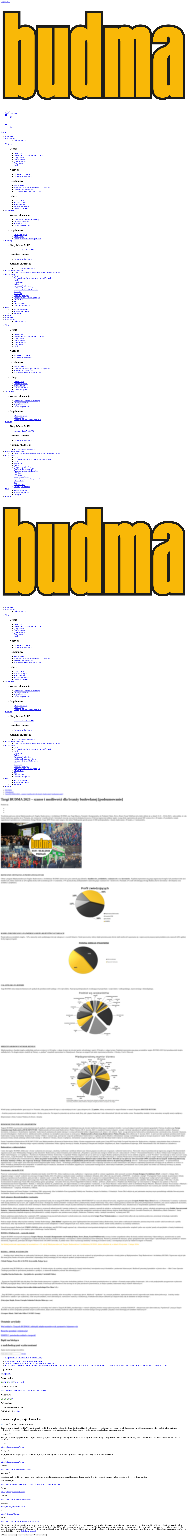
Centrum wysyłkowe (21, 208)
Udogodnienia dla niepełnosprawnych (27, 298)
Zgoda (6, 1424)
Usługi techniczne (20, 161)
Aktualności (9, 136)
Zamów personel (19, 159)
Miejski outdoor (19, 204)
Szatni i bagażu (19, 237)
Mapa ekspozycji (20, 223)
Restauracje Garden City (22, 286)
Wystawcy (8, 144)
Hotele (16, 165)
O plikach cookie (27, 1424)
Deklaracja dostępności (22, 305)
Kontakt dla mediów (21, 309)
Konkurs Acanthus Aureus (23, 176)
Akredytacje (18, 313)
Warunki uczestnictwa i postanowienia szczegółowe (32, 187)
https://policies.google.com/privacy (13, 1447)
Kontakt (8, 315)
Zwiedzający (9, 210)
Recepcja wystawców (42, 1365)
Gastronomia (18, 163)
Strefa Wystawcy (11, 113)
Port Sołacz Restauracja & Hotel (25, 288)
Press (7, 307)
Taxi (15, 302)
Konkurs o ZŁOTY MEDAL (24, 250)
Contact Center (19, 200)
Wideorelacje (38, 1361)
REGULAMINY (20, 185)
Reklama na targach (21, 202)
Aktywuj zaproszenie (21, 221)
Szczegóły (14, 1424)
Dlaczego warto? (20, 153)
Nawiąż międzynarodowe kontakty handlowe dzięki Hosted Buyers (37, 272)
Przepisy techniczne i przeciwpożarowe (27, 191)
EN (11, 117)
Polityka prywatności (28, 1531)
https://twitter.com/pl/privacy (10, 1514)
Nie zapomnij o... (51, 1363)
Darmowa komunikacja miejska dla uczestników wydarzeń (34, 278)
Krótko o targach (20, 140)
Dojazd (16, 276)
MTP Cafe (17, 292)
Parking (16, 284)
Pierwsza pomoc (19, 303)
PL (6, 115)
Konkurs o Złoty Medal (22, 174)
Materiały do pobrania (21, 311)
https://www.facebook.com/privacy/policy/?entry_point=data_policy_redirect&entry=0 (30, 1484)
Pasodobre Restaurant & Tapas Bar (26, 290)
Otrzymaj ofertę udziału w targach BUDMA (29, 155)
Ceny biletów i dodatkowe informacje (27, 220)
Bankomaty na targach (21, 296)
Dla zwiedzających (20, 235)
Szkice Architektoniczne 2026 (24, 268)
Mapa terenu (18, 282)
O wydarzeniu (10, 138)
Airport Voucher (151, 1365)
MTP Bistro (18, 294)
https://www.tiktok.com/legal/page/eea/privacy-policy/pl (20, 1521)
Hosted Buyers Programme (14, 270)
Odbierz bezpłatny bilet (22, 225)
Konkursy (8, 241)
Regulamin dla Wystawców (23, 189)
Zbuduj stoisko (19, 157)
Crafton (17, 1411)
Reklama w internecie (21, 206)
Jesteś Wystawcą (18, 1363)
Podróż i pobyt (10, 274)
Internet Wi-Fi (19, 300)
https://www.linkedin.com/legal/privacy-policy (17, 1469)
